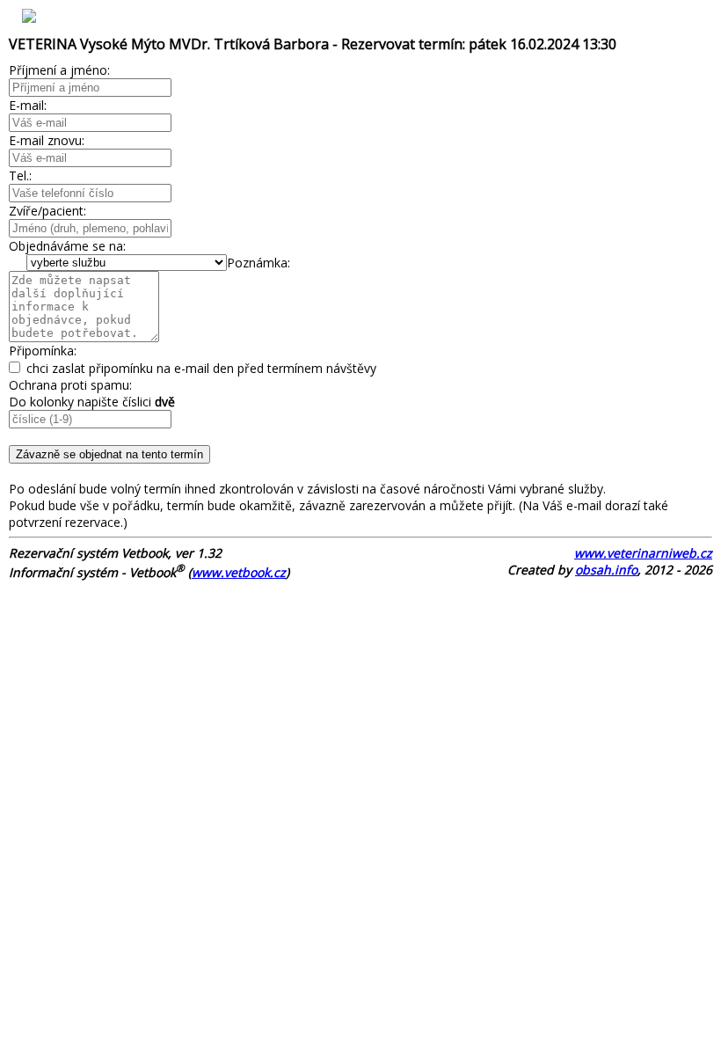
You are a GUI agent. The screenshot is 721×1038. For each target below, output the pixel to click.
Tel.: (20, 175)
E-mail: (28, 105)
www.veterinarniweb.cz (643, 553)
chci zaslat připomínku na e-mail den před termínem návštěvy (199, 368)
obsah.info (606, 569)
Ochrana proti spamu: (70, 384)
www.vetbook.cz (239, 572)
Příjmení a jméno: (59, 70)
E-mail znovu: (46, 140)
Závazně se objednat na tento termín (109, 454)
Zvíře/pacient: (47, 210)
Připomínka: (42, 350)
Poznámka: (258, 262)
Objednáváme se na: (67, 246)
